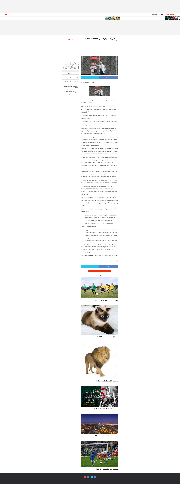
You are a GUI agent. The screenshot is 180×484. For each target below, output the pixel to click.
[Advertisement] (90, 6)
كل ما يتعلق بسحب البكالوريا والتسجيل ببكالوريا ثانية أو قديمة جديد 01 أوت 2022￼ (70, 97)
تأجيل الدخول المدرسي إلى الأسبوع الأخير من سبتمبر (70, 94)
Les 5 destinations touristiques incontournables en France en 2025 (70, 87)
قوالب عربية (84, 480)
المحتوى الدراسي (169, 14)
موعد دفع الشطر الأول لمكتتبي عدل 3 (72, 89)
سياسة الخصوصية (160, 14)
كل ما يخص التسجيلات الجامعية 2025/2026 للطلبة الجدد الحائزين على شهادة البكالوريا (70, 92)
